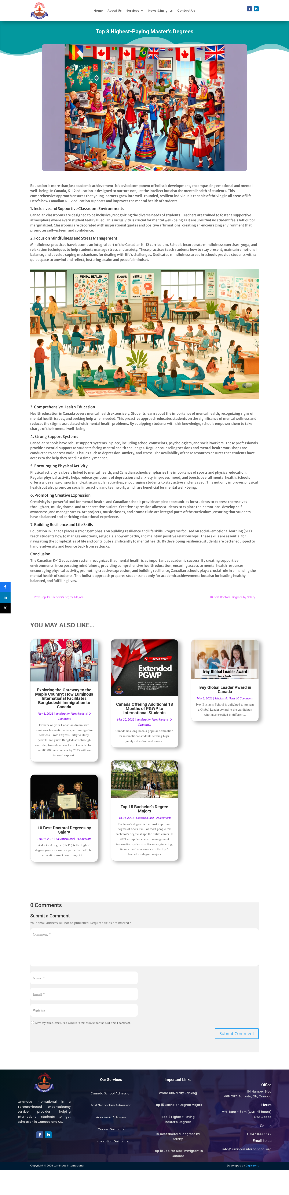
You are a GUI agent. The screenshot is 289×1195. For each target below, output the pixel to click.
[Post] (5, 608)
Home (98, 11)
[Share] (5, 587)
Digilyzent (252, 1165)
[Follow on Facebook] (249, 8)
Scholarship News (225, 698)
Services (132, 11)
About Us (114, 11)
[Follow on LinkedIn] (256, 8)
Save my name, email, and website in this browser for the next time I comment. (83, 1023)
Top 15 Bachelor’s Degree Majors (144, 808)
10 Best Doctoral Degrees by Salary (64, 830)
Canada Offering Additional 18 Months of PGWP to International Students (144, 708)
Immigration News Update (71, 713)
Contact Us (186, 11)
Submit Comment (236, 1033)
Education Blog (65, 839)
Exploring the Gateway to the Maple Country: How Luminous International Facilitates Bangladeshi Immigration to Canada (64, 698)
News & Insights (160, 11)
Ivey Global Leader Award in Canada (224, 689)
